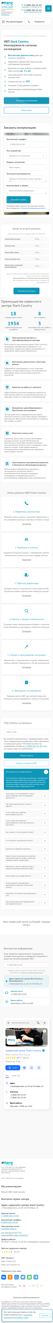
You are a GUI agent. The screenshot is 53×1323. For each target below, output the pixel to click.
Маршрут (14, 1068)
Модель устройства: (16, 162)
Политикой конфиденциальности (33, 208)
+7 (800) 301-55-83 (33, 5)
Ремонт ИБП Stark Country (13, 1192)
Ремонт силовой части (12, 259)
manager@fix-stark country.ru (14, 1235)
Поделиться (3, 1277)
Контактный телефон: (17, 139)
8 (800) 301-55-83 (9, 1222)
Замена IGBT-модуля (12, 252)
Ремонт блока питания (12, 239)
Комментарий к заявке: (17, 185)
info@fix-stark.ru (9, 1228)
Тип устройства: (14, 150)
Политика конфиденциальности (26, 1297)
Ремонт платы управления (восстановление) (14, 266)
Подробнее (26, 524)
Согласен (45, 1315)
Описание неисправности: (19, 173)
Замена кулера (10, 246)
